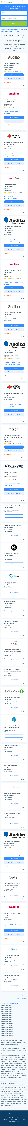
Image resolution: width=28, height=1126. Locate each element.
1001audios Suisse (14, 1121)
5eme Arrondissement (6, 1013)
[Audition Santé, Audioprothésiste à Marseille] (14, 691)
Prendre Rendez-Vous (14, 78)
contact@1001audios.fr (14, 1117)
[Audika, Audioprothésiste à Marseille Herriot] (14, 345)
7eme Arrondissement (6, 1017)
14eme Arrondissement (7, 1031)
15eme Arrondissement (7, 1033)
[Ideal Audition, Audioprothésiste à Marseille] (14, 547)
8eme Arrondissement (6, 1019)
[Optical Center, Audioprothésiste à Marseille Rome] (14, 136)
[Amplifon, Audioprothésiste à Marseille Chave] (14, 907)
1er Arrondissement (6, 1005)
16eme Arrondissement (7, 1035)
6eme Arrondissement (6, 1015)
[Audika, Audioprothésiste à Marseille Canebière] (14, 221)
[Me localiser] (25, 18)
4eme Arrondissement (6, 1011)
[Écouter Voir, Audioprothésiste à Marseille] (14, 466)
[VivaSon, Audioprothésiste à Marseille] (14, 178)
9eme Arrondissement (6, 1021)
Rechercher (14, 23)
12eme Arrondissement (7, 1027)
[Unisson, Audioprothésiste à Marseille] (14, 576)
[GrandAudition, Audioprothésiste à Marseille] (14, 787)
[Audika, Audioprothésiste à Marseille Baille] (14, 835)
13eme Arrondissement (7, 1029)
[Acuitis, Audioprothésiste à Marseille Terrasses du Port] (14, 877)
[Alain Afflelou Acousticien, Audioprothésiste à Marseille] (14, 643)
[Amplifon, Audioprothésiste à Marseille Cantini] (14, 264)
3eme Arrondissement (6, 1009)
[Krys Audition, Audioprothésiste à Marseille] (14, 949)
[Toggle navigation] (24, 1)
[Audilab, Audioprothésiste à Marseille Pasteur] (14, 57)
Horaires (6, 375)
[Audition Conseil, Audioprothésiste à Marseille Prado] (14, 720)
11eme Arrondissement (7, 1025)
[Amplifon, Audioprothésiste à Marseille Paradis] (14, 94)
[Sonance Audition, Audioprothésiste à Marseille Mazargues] (14, 429)
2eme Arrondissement (6, 1007)
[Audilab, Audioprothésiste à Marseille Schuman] (14, 307)
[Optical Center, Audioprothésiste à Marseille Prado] (14, 387)
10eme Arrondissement (7, 1023)
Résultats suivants (21, 998)
